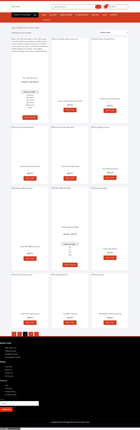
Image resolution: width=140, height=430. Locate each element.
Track (104, 15)
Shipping (113, 15)
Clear (30, 107)
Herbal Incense (66, 15)
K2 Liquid (52, 15)
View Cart (3, 429)
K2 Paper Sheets (82, 15)
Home (44, 15)
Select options (30, 117)
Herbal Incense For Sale (25, 28)
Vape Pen (95, 15)
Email (2, 399)
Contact (46, 20)
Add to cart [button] (70, 110)
